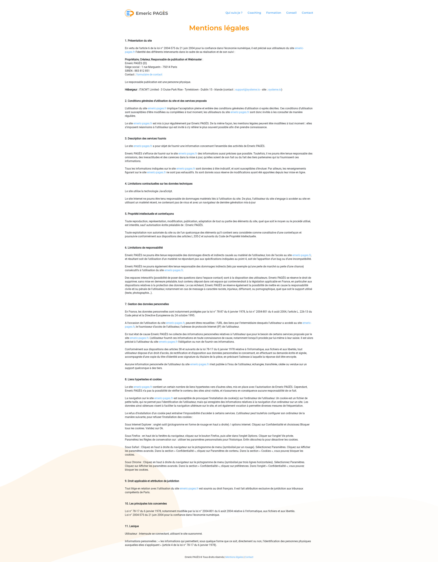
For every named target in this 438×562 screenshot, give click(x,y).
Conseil (291, 12)
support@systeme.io (247, 89)
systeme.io (274, 89)
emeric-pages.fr (157, 108)
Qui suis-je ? (234, 12)
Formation (273, 12)
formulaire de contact (149, 74)
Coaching (254, 12)
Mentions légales (234, 557)
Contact (307, 12)
